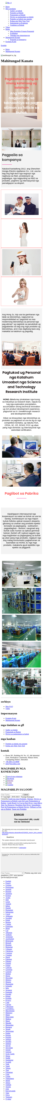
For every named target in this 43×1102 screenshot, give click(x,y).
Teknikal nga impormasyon (20, 35)
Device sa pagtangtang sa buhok (21, 17)
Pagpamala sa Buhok (17, 15)
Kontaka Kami (11, 42)
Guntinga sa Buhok (17, 25)
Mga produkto (11, 9)
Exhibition (14, 33)
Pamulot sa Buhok (16, 13)
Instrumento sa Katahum (19, 23)
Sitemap (30, 799)
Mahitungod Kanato (13, 37)
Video (8, 27)
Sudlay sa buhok (16, 11)
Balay (8, 7)
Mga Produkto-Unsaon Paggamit (22, 31)
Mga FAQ (9, 706)
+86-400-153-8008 (12, 762)
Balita (8, 29)
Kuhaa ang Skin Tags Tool (19, 21)
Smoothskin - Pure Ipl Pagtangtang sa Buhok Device (21, 806)
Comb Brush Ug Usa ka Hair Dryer (20, 803)
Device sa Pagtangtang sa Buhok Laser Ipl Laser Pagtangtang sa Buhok (21, 801)
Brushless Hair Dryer (23, 805)
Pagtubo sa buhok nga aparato (21, 19)
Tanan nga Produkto (19, 809)
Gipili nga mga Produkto (17, 799)
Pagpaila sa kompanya (18, 40)
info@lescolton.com (13, 764)
